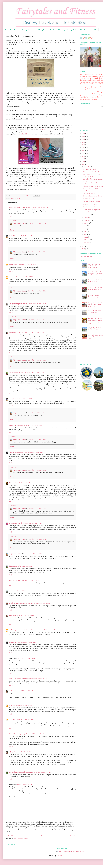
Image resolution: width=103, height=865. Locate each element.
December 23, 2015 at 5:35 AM (35, 734)
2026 (83, 134)
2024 (83, 139)
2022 (83, 145)
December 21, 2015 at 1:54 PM (33, 554)
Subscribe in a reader (86, 256)
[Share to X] (36, 196)
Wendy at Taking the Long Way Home (21, 603)
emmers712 (12, 642)
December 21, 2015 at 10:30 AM (34, 332)
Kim (10, 483)
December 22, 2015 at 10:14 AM (45, 630)
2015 (83, 164)
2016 (83, 162)
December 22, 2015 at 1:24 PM (26, 658)
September (87, 220)
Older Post (72, 835)
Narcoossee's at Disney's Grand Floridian (95, 280)
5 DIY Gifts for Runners (90, 199)
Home (41, 835)
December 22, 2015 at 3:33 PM (38, 678)
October (86, 218)
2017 (83, 159)
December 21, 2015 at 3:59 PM (30, 580)
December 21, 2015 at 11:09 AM (33, 452)
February (87, 240)
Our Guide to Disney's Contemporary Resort (94, 311)
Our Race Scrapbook (89, 169)
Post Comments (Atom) (21, 839)
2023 (83, 142)
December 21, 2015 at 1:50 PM (37, 223)
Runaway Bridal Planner (16, 332)
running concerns (15, 198)
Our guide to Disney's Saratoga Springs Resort (95, 273)
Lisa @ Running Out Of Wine (18, 304)
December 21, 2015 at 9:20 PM (25, 615)
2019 (83, 153)
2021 (83, 148)
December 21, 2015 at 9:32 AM (27, 265)
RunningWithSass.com (16, 452)
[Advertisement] (88, 118)
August (86, 223)
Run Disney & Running (57, 30)
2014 (83, 246)
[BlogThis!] (35, 196)
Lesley (11, 399)
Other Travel (84, 30)
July (85, 226)
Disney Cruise (72, 30)
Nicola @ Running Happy (17, 734)
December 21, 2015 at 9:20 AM (23, 236)
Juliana (11, 752)
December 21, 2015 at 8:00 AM (38, 207)
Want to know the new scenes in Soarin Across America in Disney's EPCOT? (95, 320)
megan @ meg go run (16, 425)
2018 (83, 156)
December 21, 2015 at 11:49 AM (21, 483)
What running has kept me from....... (91, 182)
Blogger (59, 856)
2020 (83, 150)
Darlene (11, 691)
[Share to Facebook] (38, 196)
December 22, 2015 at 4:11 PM (23, 691)
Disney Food (26, 30)
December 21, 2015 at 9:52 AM (25, 277)
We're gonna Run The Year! (92, 172)
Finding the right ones (90, 204)
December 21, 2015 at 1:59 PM (37, 470)
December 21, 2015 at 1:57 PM (37, 413)
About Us (94, 30)
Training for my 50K (89, 193)
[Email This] (34, 196)
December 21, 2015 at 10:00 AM (37, 304)
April (85, 234)
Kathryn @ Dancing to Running (19, 207)
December (87, 167)
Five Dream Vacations (90, 207)
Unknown (12, 277)
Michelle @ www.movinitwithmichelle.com (22, 630)
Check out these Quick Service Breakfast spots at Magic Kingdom (95, 266)
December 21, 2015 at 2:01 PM (37, 539)
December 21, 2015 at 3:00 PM (24, 566)
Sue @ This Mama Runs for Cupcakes (20, 772)
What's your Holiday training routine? (92, 210)
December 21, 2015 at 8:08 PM (43, 603)
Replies (13, 220)
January (86, 243)
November (87, 215)
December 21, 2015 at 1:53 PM (37, 320)
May (85, 231)
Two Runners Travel (15, 523)
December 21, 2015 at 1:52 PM (37, 291)
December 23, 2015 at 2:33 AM (25, 719)
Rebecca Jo (12, 615)
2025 (83, 136)
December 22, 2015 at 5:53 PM (25, 705)
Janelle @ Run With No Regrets (19, 678)
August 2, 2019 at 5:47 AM (25, 784)
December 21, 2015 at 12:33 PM (32, 523)
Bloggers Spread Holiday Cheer (93, 186)
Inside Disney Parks (40, 30)
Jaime (10, 591)
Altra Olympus (26, 134)
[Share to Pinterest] (39, 196)
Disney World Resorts (12, 30)
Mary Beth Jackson (14, 580)
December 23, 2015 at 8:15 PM (41, 772)
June (85, 229)
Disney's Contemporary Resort (92, 196)
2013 (83, 249)
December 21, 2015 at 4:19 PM (22, 591)
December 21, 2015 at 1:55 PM (37, 360)
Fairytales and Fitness (19, 223)
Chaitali (11, 236)
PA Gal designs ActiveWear (91, 201)
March (86, 237)
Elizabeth (12, 566)
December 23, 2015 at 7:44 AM (23, 752)
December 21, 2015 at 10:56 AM (32, 425)
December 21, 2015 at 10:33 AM (34, 373)
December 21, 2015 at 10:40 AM (22, 399)
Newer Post (9, 835)
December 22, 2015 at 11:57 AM (26, 642)
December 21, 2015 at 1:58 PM (37, 439)
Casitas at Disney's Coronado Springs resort (95, 296)
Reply (11, 216)
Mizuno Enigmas (47, 130)
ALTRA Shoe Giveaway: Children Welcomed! (95, 288)
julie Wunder (13, 265)
